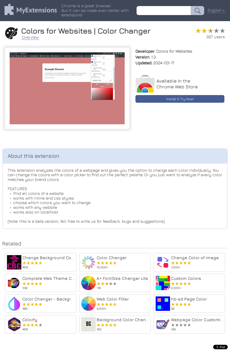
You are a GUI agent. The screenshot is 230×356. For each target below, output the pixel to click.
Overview (30, 37)
